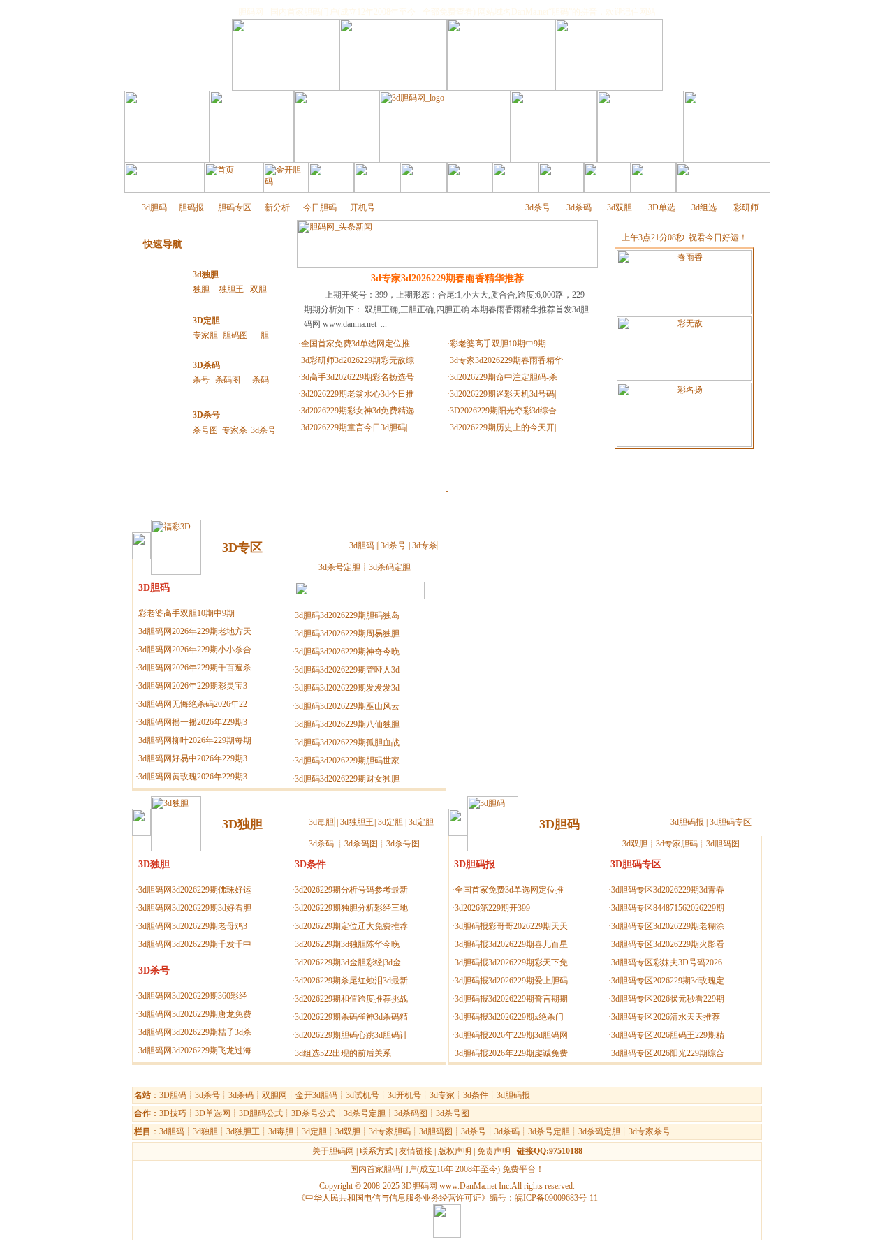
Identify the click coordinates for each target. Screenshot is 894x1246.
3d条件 (475, 1095)
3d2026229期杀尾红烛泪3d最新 (351, 980)
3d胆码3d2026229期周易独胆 (347, 633)
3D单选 (661, 207)
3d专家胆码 (677, 844)
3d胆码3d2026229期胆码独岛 (347, 615)
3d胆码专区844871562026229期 (667, 908)
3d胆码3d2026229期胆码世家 (347, 760)
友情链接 (415, 1151)
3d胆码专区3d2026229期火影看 (667, 944)
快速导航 (162, 244)
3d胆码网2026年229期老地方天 (194, 631)
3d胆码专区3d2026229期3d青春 (667, 890)
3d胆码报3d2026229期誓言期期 (511, 999)
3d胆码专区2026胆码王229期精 (667, 1035)
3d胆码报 (687, 822)
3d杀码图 (361, 844)
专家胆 (205, 335)
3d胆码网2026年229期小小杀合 (194, 649)
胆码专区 (234, 207)
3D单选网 (212, 1113)
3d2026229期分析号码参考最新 (351, 890)
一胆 (260, 335)
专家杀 (234, 430)
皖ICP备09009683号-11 (556, 1198)
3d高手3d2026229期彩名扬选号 (357, 377)
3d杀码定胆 (390, 567)
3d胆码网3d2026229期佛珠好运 (194, 890)
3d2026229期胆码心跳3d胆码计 (351, 1035)
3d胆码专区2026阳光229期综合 (667, 1053)
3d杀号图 (403, 844)
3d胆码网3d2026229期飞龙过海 (194, 1050)
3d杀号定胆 (339, 567)
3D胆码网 (419, 1186)
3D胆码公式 (261, 1113)
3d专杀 (424, 545)
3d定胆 (390, 822)
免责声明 (494, 1151)
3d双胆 (619, 207)
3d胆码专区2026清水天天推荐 (665, 1017)
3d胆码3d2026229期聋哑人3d (347, 670)
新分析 (277, 207)
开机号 (362, 207)
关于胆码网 (333, 1151)
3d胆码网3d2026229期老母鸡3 (192, 926)
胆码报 (191, 207)
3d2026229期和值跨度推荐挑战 (351, 999)
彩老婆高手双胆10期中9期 (498, 344)
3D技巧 (172, 1113)
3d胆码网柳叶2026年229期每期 (194, 740)
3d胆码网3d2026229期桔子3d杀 (194, 1032)
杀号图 (205, 430)
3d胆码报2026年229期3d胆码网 (511, 1035)
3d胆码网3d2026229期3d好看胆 (194, 908)
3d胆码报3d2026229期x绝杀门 (509, 1017)
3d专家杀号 (649, 1131)
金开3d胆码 (316, 1095)
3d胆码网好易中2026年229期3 (192, 758)
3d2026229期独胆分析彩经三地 (351, 908)
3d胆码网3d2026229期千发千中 (194, 944)
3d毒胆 (321, 822)
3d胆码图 (723, 844)
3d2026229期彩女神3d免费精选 (357, 411)
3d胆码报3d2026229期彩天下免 (511, 962)
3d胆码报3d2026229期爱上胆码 (511, 980)
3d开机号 (404, 1095)
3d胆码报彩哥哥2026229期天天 (511, 926)
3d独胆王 (357, 822)
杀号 (201, 380)
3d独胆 (206, 274)
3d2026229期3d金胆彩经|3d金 (348, 962)
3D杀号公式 (313, 1113)
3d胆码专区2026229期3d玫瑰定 (667, 980)
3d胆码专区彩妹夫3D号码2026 (666, 962)
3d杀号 (537, 207)
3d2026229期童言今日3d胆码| (354, 427)
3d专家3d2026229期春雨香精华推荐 (447, 278)
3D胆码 (172, 1095)
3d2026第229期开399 (492, 908)
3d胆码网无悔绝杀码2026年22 (192, 704)
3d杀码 (579, 207)
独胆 (201, 289)
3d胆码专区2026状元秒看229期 (667, 999)
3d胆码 (154, 207)
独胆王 (231, 289)
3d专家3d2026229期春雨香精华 (506, 360)
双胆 (258, 289)
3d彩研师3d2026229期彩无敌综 (357, 360)
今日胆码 (320, 207)
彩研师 (746, 207)
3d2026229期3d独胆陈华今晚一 (351, 944)
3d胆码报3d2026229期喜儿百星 (511, 944)
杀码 (260, 380)
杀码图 (227, 380)
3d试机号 (362, 1095)
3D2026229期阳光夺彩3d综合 (503, 411)
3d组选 (704, 207)
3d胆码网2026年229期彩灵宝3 (192, 686)
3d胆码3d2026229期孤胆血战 (347, 742)
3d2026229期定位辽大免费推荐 (351, 926)
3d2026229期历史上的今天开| (503, 427)
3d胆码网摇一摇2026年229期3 (192, 722)
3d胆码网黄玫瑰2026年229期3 (192, 777)
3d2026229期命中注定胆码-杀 (503, 377)
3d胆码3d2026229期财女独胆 (347, 779)
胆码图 (235, 335)
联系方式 (376, 1151)
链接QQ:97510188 (549, 1151)
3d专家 (442, 1095)
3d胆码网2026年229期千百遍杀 (194, 668)
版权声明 (454, 1151)
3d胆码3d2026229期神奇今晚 (347, 652)
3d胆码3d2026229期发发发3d (347, 688)
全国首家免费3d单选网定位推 (355, 344)
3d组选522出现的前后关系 (343, 1053)
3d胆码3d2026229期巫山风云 (347, 706)
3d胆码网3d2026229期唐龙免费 (194, 1014)
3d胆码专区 (731, 822)
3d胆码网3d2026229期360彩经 (192, 996)
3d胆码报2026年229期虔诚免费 (511, 1053)
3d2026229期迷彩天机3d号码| (503, 394)
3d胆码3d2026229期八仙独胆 (347, 724)
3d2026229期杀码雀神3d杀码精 (351, 1017)
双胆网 (274, 1095)
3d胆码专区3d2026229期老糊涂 (667, 926)
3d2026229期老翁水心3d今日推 (357, 394)
